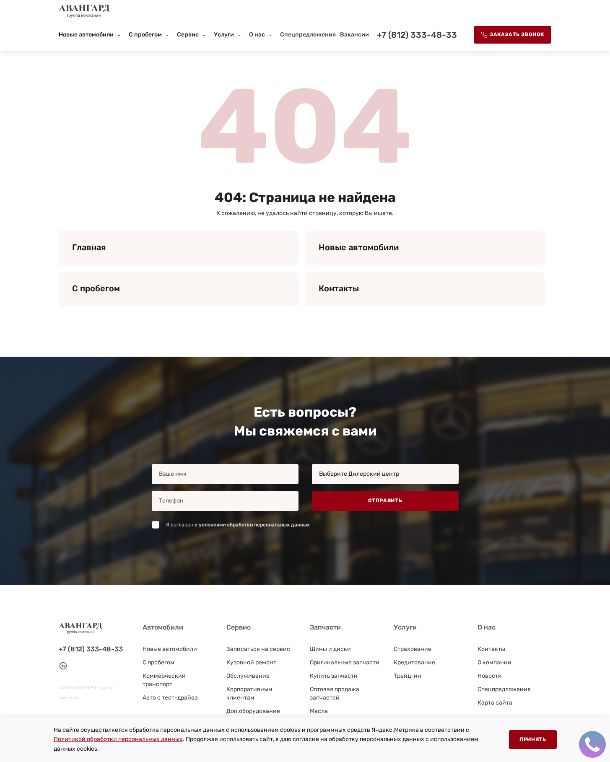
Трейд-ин (407, 675)
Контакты (491, 649)
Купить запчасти (334, 675)
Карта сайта (495, 702)
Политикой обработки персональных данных (118, 739)
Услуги (224, 34)
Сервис (188, 34)
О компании (494, 662)
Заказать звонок (517, 34)
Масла (319, 711)
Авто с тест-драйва (170, 697)
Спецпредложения (308, 34)
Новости (490, 675)
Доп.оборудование (253, 711)
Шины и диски (330, 649)
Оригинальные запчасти (344, 662)
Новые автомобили (86, 34)
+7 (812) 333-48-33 (417, 35)
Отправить (385, 500)
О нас (257, 34)
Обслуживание (248, 675)
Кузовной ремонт (251, 662)
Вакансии (354, 34)
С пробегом (145, 34)
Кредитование (414, 662)
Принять (532, 739)
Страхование (412, 649)
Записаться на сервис (258, 649)
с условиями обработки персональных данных (252, 525)
